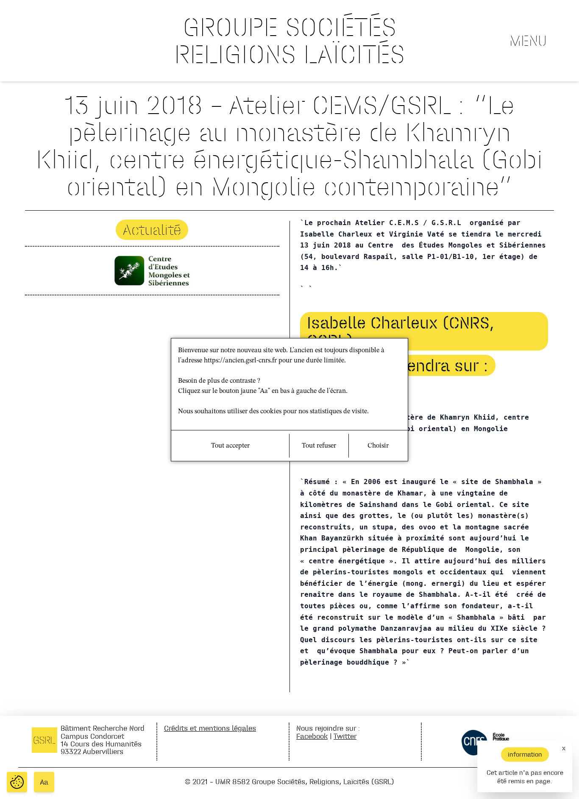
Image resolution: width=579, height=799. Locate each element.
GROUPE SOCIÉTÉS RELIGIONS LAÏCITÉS (289, 40)
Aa (44, 782)
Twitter (345, 736)
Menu (528, 40)
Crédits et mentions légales (210, 728)
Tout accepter (230, 445)
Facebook (312, 736)
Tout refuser (319, 445)
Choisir (378, 445)
